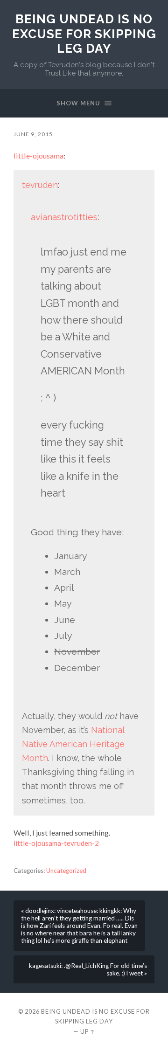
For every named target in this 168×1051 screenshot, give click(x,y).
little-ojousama (38, 155)
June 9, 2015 (33, 134)
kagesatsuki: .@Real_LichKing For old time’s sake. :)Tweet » (88, 969)
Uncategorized (66, 870)
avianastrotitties (64, 217)
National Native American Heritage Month (73, 744)
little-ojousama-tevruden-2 (56, 843)
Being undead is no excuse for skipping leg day (84, 33)
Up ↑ (87, 1031)
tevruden (40, 185)
